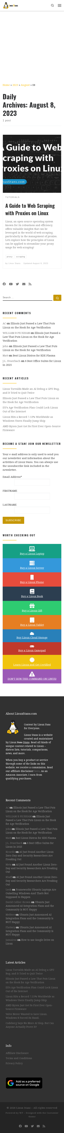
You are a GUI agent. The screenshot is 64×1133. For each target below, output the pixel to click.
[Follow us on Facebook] (4, 284)
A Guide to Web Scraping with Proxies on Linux (30, 209)
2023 (15, 85)
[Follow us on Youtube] (11, 284)
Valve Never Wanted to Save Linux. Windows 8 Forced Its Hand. (26, 1016)
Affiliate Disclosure (17, 1053)
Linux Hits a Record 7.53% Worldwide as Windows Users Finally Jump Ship (28, 419)
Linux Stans (15, 263)
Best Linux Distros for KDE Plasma (34, 355)
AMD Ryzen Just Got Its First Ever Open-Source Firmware (32, 428)
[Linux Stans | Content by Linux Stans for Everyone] (11, 5)
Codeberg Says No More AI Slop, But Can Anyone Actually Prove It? (30, 1025)
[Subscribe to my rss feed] (30, 284)
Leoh (8, 889)
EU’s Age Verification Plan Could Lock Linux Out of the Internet (30, 409)
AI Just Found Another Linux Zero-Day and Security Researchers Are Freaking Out (30, 855)
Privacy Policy (14, 1063)
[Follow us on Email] (23, 284)
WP (21, 1113)
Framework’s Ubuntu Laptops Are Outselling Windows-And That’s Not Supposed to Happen (31, 893)
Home (6, 85)
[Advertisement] (32, 44)
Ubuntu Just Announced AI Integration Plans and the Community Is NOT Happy (30, 906)
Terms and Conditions (19, 1058)
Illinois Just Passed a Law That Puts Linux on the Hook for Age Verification (31, 337)
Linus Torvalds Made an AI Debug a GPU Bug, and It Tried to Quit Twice (31, 390)
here (37, 771)
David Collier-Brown (18, 902)
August (25, 85)
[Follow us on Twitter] (17, 284)
